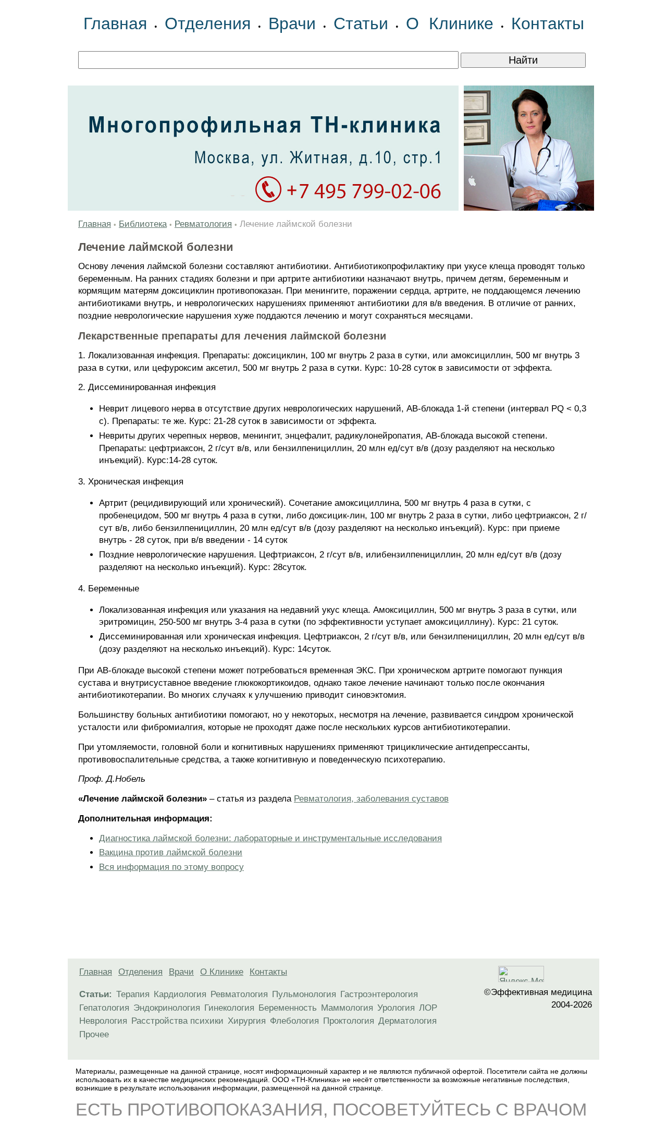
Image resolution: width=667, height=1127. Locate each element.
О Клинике (449, 23)
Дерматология (407, 1021)
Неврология (103, 1021)
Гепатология (104, 1008)
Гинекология (229, 1008)
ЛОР (428, 1008)
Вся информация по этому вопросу (171, 867)
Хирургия (247, 1021)
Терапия (133, 994)
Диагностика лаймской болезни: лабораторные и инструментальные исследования (270, 838)
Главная (115, 23)
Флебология (294, 1021)
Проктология (348, 1021)
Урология (396, 1008)
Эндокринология (166, 1008)
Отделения (208, 23)
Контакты (547, 23)
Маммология (347, 1008)
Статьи (361, 23)
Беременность (287, 1008)
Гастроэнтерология (379, 994)
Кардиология (180, 994)
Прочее (94, 1034)
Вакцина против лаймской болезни (170, 852)
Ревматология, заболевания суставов (371, 799)
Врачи (292, 23)
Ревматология (203, 224)
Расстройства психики (177, 1021)
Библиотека (143, 224)
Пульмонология (304, 994)
